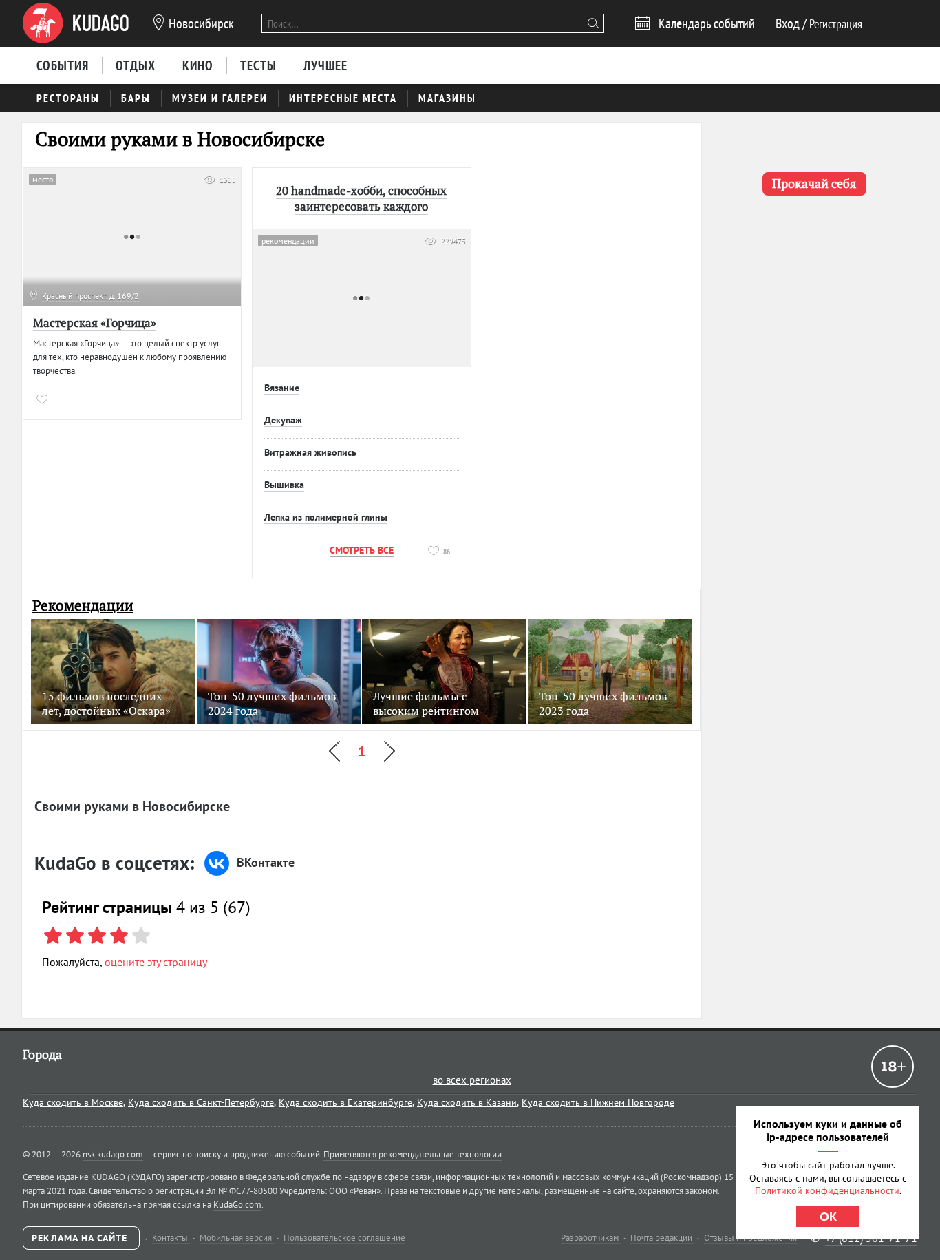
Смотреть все (362, 550)
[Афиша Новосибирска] (76, 23)
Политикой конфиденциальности (827, 1190)
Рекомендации (82, 605)
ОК (828, 1217)
